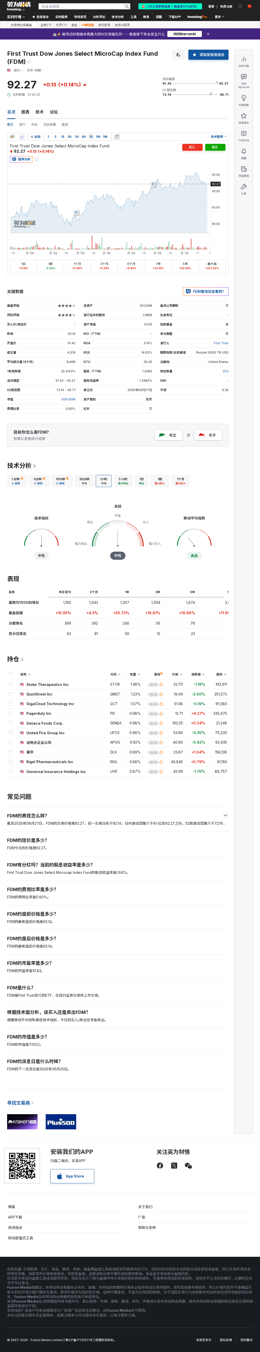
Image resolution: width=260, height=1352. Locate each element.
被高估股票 (122, 25)
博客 (11, 1207)
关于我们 (145, 1207)
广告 (141, 1217)
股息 (65, 124)
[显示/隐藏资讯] (117, 137)
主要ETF (46, 25)
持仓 (34, 124)
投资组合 (15, 1227)
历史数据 (50, 124)
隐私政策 (226, 1340)
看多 (212, 435)
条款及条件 (204, 1340)
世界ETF (61, 25)
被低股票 (104, 25)
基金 (74, 25)
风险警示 (246, 1340)
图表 (25, 111)
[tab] (17, 481)
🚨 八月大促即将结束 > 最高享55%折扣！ (170, 6)
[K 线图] (12, 137)
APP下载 (15, 1217)
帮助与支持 (147, 1227)
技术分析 (19, 465)
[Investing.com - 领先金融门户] (18, 6)
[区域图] (22, 137)
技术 (40, 111)
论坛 (54, 111)
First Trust (221, 343)
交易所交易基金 (21, 25)
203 (226, 371)
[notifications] (240, 6)
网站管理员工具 (20, 1238)
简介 (22, 124)
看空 (172, 435)
